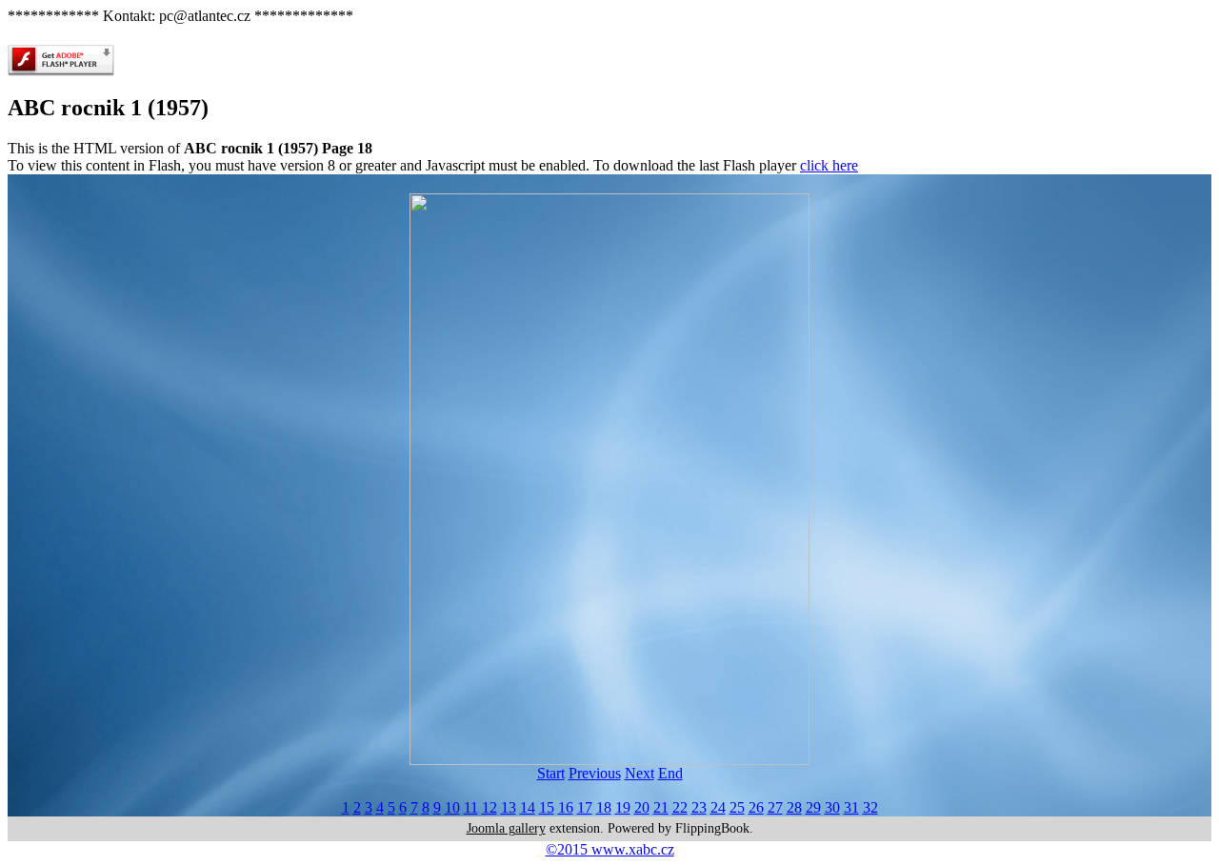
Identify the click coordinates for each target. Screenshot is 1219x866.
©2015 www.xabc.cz (610, 849)
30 (832, 807)
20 (641, 807)
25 (737, 807)
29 (813, 807)
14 (527, 807)
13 (508, 807)
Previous (595, 773)
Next (639, 773)
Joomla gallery (506, 828)
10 (452, 807)
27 (775, 807)
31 (851, 807)
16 (565, 807)
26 (756, 807)
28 (794, 807)
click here (829, 165)
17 (584, 807)
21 (661, 807)
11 (471, 807)
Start (551, 773)
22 (680, 807)
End (670, 773)
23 (699, 807)
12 (489, 807)
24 (718, 807)
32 (870, 807)
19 (622, 807)
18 (603, 807)
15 (546, 807)
